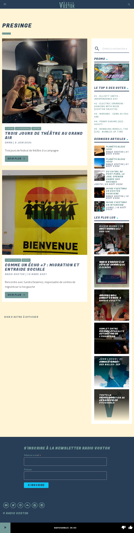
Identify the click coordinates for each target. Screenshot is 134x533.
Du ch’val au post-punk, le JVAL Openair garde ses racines (115, 176)
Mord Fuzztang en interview (116, 204)
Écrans (26, 260)
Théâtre (36, 128)
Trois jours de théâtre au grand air (44, 136)
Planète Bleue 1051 (115, 148)
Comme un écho (13, 260)
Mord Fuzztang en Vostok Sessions (116, 191)
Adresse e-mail (32, 455)
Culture (9, 128)
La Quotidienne (23, 128)
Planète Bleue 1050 (115, 160)
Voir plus (16, 158)
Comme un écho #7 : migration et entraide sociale (42, 267)
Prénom (28, 469)
